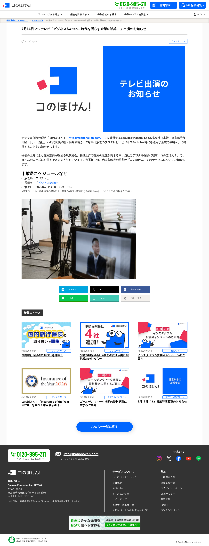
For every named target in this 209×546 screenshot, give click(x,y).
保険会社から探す (107, 14)
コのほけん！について (125, 477)
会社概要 (117, 482)
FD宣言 (165, 504)
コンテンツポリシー (171, 510)
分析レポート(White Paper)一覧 (130, 510)
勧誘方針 (165, 499)
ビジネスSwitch (48, 182)
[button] (163, 5)
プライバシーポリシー (173, 488)
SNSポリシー (168, 493)
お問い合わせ (120, 488)
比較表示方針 (168, 477)
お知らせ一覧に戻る (104, 426)
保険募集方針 (168, 482)
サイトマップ (120, 499)
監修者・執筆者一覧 (123, 504)
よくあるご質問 (121, 493)
